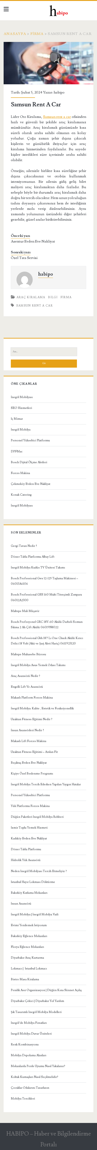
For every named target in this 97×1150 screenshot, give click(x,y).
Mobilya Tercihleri (23, 1098)
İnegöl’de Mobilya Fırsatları (29, 1023)
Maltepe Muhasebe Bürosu (28, 654)
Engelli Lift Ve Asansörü (27, 687)
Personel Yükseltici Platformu (30, 440)
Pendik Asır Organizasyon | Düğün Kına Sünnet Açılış (46, 990)
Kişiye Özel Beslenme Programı (32, 773)
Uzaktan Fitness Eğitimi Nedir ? (31, 719)
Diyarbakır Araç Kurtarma (27, 958)
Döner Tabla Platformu (26, 849)
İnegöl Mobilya (20, 429)
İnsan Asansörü (21, 903)
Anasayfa (15, 34)
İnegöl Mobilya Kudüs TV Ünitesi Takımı (38, 567)
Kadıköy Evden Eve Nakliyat (29, 838)
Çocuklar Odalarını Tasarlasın (30, 1088)
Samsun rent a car (57, 117)
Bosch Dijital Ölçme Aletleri (29, 462)
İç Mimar (17, 419)
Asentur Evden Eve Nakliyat (33, 241)
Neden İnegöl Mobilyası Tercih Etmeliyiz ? (39, 871)
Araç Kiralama (30, 297)
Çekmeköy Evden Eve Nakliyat (30, 484)
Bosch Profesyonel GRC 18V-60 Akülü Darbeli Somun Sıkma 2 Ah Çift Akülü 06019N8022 (47, 624)
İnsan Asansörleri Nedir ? (27, 730)
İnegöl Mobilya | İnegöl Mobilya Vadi (34, 914)
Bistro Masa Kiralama (25, 979)
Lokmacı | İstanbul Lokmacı (29, 968)
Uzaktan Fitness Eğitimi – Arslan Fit (34, 752)
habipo (59, 92)
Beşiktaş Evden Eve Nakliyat (29, 763)
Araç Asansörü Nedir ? (25, 676)
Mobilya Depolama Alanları (28, 1055)
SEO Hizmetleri (21, 408)
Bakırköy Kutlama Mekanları (29, 893)
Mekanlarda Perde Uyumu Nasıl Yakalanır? (38, 1066)
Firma (37, 34)
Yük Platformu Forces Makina (30, 806)
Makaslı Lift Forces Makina (28, 741)
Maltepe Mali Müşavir (25, 611)
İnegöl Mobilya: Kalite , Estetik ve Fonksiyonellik (42, 708)
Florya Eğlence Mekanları (27, 947)
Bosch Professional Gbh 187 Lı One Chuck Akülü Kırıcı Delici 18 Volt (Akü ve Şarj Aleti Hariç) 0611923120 (47, 640)
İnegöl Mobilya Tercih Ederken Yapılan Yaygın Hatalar (46, 784)
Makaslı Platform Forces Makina (32, 697)
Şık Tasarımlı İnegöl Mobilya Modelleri (36, 1012)
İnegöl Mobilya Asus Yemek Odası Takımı (38, 665)
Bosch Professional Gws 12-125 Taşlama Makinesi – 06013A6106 (44, 581)
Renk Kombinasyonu (25, 1044)
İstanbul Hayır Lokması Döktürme (33, 882)
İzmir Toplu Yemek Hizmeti (29, 827)
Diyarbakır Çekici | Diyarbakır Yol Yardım (37, 1001)
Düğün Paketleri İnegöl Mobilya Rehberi (37, 817)
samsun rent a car (34, 305)
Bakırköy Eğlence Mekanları (29, 936)
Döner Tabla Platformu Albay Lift (32, 557)
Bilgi (53, 297)
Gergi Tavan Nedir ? (24, 546)
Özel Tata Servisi (24, 258)
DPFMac (17, 451)
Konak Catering (21, 495)
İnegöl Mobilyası (22, 397)
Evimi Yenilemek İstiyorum (29, 925)
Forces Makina (20, 473)
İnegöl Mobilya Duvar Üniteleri (31, 1033)
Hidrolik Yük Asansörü (26, 860)
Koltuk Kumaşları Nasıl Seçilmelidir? (34, 1077)
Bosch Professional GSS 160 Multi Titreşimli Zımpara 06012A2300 (46, 597)
